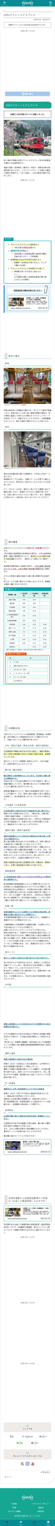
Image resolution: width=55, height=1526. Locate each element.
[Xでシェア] (9, 947)
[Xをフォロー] (22, 1463)
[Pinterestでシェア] (21, 960)
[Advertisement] (27, 60)
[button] (35, 1443)
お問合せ (40, 1511)
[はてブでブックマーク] (46, 953)
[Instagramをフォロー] (27, 1463)
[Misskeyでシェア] (46, 947)
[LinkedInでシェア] (34, 960)
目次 (27, 94)
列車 (14, 1507)
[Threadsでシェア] (21, 953)
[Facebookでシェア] (9, 953)
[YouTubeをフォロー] (33, 1463)
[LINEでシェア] (9, 960)
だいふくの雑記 (14, 1511)
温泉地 (40, 1507)
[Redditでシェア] (34, 953)
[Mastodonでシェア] (21, 947)
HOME (14, 1503)
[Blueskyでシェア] (34, 947)
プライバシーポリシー (41, 1503)
